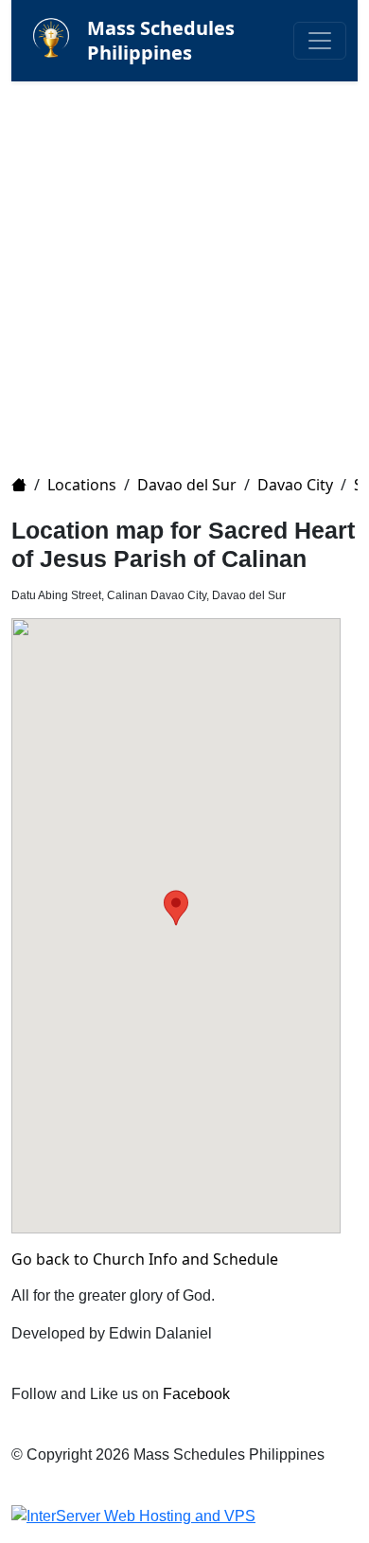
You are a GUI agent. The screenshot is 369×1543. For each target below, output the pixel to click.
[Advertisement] (184, 266)
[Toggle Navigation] (319, 41)
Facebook (196, 1394)
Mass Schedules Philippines (161, 40)
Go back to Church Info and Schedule (144, 1259)
